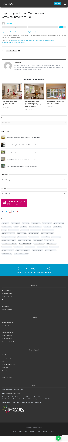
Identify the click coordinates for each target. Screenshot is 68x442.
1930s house (25, 223)
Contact (52, 431)
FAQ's (3, 361)
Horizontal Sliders (7, 293)
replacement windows (37, 27)
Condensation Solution (8, 329)
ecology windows (13, 230)
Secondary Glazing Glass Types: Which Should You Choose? (21, 144)
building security (6, 226)
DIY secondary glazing (35, 226)
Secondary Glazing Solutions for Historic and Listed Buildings (21, 152)
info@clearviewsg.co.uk (13, 393)
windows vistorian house (21, 253)
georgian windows (34, 233)
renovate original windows (9, 243)
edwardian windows (48, 230)
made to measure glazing (9, 240)
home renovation (34, 236)
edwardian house (35, 230)
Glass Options (6, 371)
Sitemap (45, 431)
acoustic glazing (47, 223)
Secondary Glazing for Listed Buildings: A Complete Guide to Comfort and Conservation (33, 104)
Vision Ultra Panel (7, 309)
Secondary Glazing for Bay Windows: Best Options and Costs (21, 159)
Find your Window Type (8, 364)
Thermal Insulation (7, 322)
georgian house (21, 233)
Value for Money (7, 338)
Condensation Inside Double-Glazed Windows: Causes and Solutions (23, 137)
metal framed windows (24, 240)
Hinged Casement (7, 296)
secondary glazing (39, 243)
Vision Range (6, 306)
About (20, 431)
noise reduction (38, 240)
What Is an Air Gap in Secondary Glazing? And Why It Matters (22, 166)
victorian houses (30, 247)
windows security (7, 253)
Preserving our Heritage (9, 342)
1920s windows (15, 223)
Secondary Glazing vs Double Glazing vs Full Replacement (10, 103)
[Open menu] (64, 3)
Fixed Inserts (6, 300)
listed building (45, 236)
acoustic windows (59, 223)
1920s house (5, 223)
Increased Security (7, 332)
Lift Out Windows (7, 303)
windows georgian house (23, 250)
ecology (4, 230)
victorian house (18, 247)
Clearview (9, 23)
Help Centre (5, 355)
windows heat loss (37, 250)
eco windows (24, 230)
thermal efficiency (51, 243)
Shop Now (57, 3)
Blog (26, 431)
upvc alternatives (6, 247)
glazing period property (8, 236)
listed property (56, 236)
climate (16, 226)
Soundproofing (6, 326)
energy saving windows (8, 233)
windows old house (50, 250)
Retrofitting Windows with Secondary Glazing (55, 102)
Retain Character (7, 335)
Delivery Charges (7, 358)
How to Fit (5, 374)
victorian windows (42, 247)
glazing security (22, 236)
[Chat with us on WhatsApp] (58, 438)
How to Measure (7, 377)
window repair (54, 247)
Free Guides (5, 367)
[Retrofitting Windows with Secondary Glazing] (56, 92)
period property (49, 240)
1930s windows (36, 223)
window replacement (7, 250)
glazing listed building (47, 233)
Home (14, 431)
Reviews (32, 431)
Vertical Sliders (6, 290)
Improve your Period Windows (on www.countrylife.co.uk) (19, 32)
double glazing (58, 226)
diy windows (47, 226)
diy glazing (24, 226)
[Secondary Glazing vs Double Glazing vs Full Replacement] (12, 92)
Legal (38, 431)
